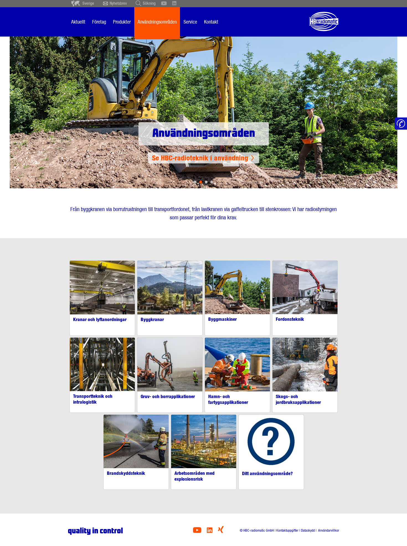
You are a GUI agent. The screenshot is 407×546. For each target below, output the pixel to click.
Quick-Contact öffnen (401, 123)
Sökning (149, 3)
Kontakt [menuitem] (211, 22)
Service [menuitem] (190, 22)
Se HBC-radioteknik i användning (200, 158)
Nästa (374, 105)
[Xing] (221, 531)
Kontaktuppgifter (287, 530)
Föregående (32, 105)
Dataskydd (308, 530)
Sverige (88, 3)
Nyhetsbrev (118, 3)
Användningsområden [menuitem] (157, 22)
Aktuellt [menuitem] (78, 22)
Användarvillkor (328, 530)
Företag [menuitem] (99, 22)
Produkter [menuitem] (122, 22)
